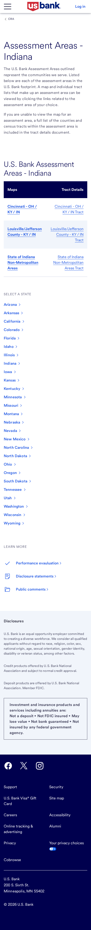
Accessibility (59, 815)
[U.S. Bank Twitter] (24, 766)
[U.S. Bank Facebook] (8, 766)
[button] (80, 6)
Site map (56, 798)
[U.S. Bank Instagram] (39, 766)
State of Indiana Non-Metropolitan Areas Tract (68, 262)
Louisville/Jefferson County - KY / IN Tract (67, 234)
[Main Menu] (7, 6)
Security (56, 787)
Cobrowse (12, 860)
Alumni (55, 826)
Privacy (10, 843)
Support (10, 787)
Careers (10, 815)
